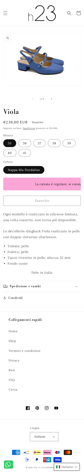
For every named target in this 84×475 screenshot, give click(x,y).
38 (54, 143)
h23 (35, 467)
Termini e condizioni (24, 351)
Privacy (14, 360)
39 (69, 143)
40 (10, 153)
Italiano (39, 436)
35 (10, 143)
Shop (12, 341)
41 (24, 153)
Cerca (13, 389)
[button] (5, 13)
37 (39, 143)
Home (13, 331)
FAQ (12, 380)
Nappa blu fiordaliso (24, 170)
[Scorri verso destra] (51, 99)
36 (25, 143)
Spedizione (29, 128)
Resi (12, 370)
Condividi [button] (15, 298)
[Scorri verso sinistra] (32, 99)
